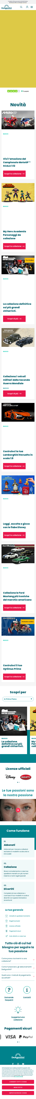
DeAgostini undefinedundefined (18, 1056)
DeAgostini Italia (7, 7)
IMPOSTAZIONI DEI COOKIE (18, 1093)
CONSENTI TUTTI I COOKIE (18, 1082)
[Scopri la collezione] (18, 145)
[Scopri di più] (18, 290)
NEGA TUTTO (18, 1087)
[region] (18, 1082)
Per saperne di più (18, 1076)
